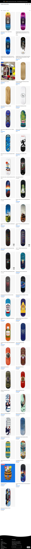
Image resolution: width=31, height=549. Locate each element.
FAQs (1, 544)
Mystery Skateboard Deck (5, 81)
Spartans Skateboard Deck (20, 390)
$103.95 (2, 132)
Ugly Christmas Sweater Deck (5, 460)
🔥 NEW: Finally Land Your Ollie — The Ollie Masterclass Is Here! (16, 1)
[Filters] (30, 10)
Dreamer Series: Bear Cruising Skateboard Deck (22, 224)
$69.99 (17, 131)
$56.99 (2, 178)
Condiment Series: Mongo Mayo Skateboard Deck (7, 319)
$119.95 (17, 60)
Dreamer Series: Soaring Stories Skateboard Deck (8, 224)
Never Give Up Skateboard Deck (5, 199)
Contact (2, 541)
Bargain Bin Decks (3, 483)
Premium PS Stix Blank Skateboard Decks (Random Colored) (22, 82)
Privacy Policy (3, 546)
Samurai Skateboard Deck (20, 342)
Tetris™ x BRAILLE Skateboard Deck (21, 248)
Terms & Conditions (4, 547)
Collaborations (3, 542)
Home (1, 10)
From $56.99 (17, 108)
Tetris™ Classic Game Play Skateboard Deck (7, 271)
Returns (2, 545)
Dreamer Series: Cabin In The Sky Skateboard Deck (23, 484)
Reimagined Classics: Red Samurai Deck (7, 294)
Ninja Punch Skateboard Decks (5, 413)
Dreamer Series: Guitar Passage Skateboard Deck (23, 200)
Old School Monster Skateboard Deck (21, 129)
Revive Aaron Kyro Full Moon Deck (21, 153)
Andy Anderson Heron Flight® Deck (6, 31)
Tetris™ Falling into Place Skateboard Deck (7, 248)
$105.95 (2, 59)
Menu (2, 539)
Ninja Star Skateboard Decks (20, 413)
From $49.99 (17, 439)
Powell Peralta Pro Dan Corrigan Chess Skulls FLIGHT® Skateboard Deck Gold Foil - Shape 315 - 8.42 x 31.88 (23, 57)
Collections (4, 10)
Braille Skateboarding (5, 4)
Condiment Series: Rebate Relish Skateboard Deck (8, 343)
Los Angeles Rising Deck (19, 460)
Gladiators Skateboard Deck (5, 390)
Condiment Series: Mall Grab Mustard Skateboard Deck (22, 319)
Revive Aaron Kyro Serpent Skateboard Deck (8, 153)
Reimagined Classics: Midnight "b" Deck (22, 294)
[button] (18, 59)
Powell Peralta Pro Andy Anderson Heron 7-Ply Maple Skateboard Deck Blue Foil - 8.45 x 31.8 (7, 57)
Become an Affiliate (4, 543)
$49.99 (2, 108)
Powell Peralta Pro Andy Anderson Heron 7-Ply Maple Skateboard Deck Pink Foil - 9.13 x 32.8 (22, 32)
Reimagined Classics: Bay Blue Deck (21, 271)
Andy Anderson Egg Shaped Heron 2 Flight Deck (7, 130)
